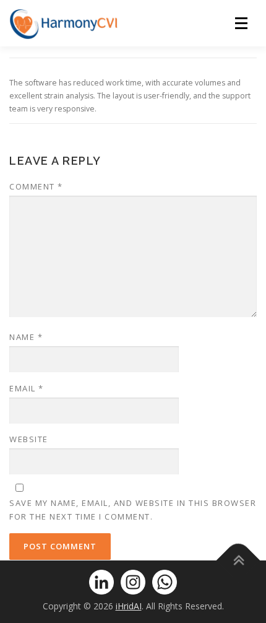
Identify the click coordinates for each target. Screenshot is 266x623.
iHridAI (129, 606)
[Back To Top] (238, 561)
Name (26, 336)
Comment (36, 186)
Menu (245, 23)
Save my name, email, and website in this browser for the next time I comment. (132, 509)
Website (28, 439)
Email (26, 388)
